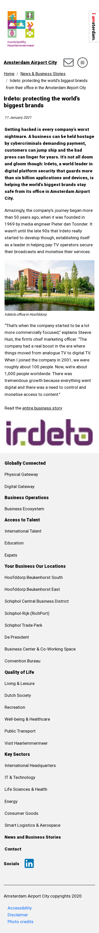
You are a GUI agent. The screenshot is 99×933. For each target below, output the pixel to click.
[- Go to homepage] (19, 14)
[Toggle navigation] (82, 62)
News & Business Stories (42, 73)
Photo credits (21, 921)
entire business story (42, 408)
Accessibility (20, 907)
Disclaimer (18, 914)
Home (9, 73)
